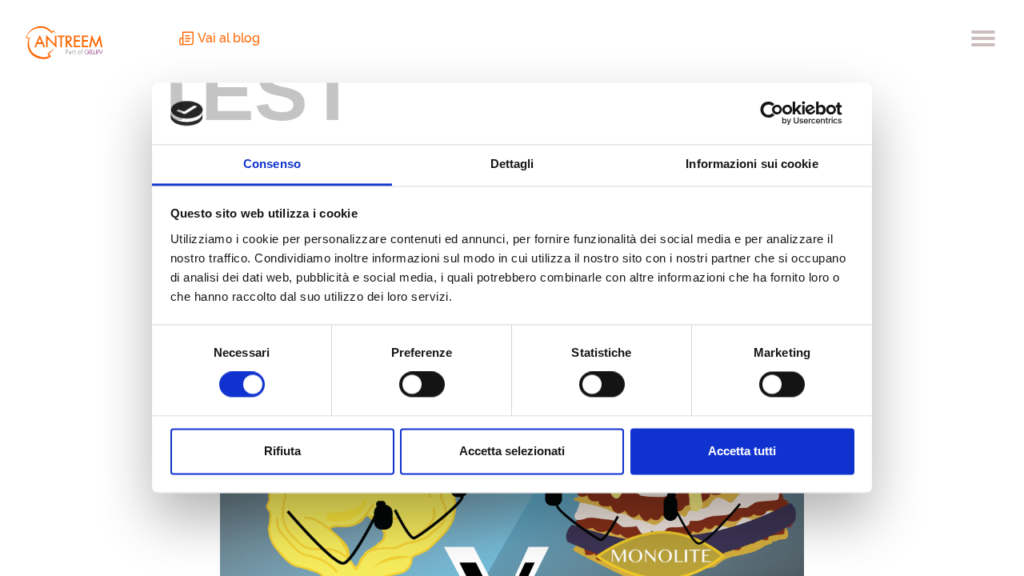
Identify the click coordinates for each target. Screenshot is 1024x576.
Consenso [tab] (272, 163)
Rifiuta (282, 451)
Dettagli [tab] (512, 163)
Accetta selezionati (512, 451)
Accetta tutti (742, 451)
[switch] (422, 385)
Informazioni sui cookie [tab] (752, 163)
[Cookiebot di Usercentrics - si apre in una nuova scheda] (784, 114)
